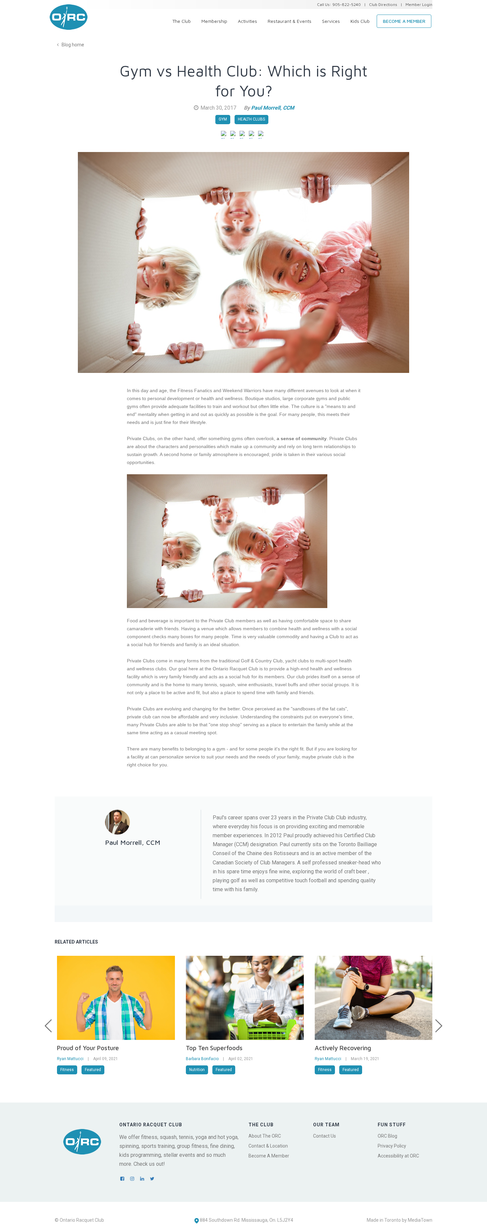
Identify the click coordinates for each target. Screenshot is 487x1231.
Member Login (419, 4)
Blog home (72, 44)
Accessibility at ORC (398, 1155)
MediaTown (420, 1220)
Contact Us (324, 1136)
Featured (93, 1069)
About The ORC (264, 1136)
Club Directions (383, 4)
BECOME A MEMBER (404, 21)
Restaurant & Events (289, 21)
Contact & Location (268, 1146)
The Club (181, 21)
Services (331, 21)
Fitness (67, 1069)
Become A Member (268, 1155)
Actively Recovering (343, 1047)
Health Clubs (251, 119)
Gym (223, 119)
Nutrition (197, 1069)
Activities (247, 21)
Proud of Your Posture (88, 1047)
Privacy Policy (392, 1146)
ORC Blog (387, 1136)
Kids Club (360, 21)
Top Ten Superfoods (214, 1047)
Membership (214, 21)
